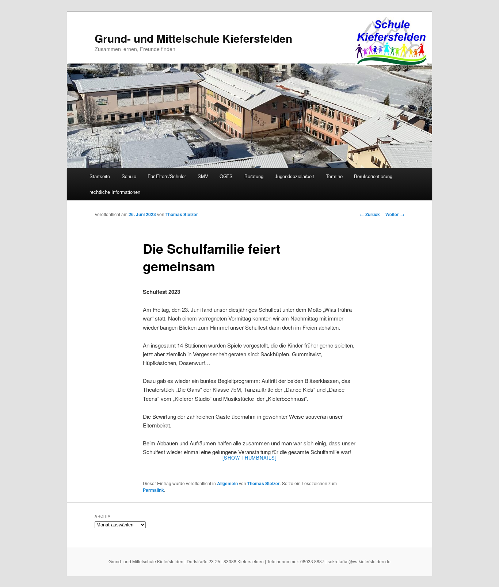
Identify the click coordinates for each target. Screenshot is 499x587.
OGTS (226, 176)
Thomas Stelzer (181, 214)
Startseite (99, 176)
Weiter (394, 214)
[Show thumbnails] (249, 457)
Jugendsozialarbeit (294, 176)
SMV (203, 176)
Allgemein (227, 483)
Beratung (253, 176)
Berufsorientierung (373, 176)
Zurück (370, 214)
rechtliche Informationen (114, 191)
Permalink (153, 490)
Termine (334, 176)
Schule (129, 176)
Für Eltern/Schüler (167, 176)
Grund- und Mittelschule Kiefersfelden (193, 38)
